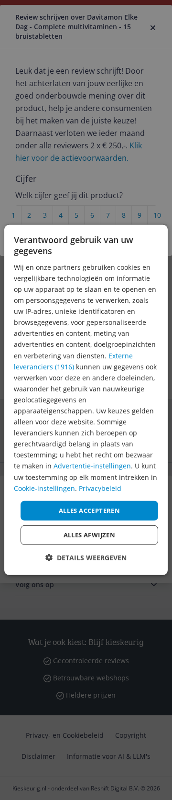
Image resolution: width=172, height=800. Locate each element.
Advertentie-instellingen (92, 465)
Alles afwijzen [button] (90, 535)
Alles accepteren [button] (89, 510)
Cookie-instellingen (44, 487)
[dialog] (86, 400)
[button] (86, 557)
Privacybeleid (100, 487)
